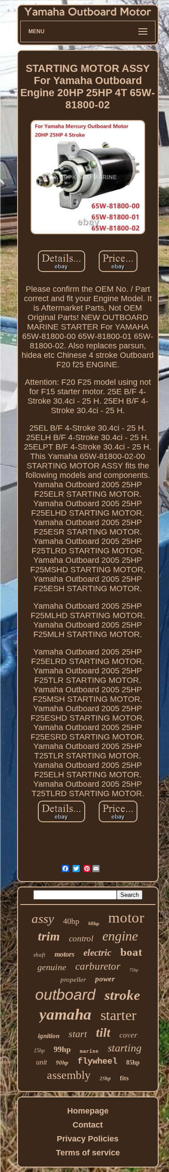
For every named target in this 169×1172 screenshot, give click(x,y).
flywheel (97, 1061)
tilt (103, 1032)
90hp (62, 1062)
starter (118, 1015)
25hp (105, 1078)
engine (120, 935)
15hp (39, 1050)
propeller (73, 979)
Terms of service (88, 1152)
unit (41, 1062)
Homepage (88, 1110)
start (78, 1033)
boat (131, 952)
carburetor (97, 966)
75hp (133, 969)
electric (97, 952)
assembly (69, 1075)
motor (126, 917)
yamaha (65, 1014)
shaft (39, 954)
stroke (122, 995)
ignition (48, 1035)
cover (128, 1035)
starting (125, 1048)
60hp (93, 923)
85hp (133, 1062)
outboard (65, 994)
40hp (71, 921)
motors (64, 954)
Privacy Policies (88, 1138)
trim (49, 936)
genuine (51, 967)
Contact (88, 1124)
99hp (62, 1049)
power (105, 979)
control (81, 938)
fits (124, 1078)
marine (89, 1051)
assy (43, 918)
